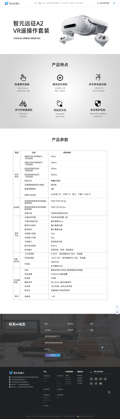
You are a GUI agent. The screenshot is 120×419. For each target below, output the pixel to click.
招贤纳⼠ (72, 3)
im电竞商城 (49, 3)
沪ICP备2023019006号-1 (69, 416)
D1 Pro (59, 386)
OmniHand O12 (47, 400)
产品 (39, 3)
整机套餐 (67, 377)
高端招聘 (79, 375)
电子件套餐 (68, 381)
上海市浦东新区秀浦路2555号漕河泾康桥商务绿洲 (24, 377)
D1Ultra (59, 383)
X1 (57, 378)
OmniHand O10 (47, 397)
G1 (44, 391)
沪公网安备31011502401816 (86, 416)
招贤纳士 (80, 371)
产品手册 (45, 406)
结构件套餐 (68, 379)
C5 (57, 391)
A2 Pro (45, 381)
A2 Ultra (45, 378)
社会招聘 (79, 378)
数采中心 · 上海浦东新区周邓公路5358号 (22, 387)
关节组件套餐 (68, 383)
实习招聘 (79, 383)
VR (44, 402)
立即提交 (53, 355)
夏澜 (58, 397)
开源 (43, 3)
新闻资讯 (57, 3)
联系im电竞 (79, 3)
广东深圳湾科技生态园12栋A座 (19, 382)
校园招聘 (79, 380)
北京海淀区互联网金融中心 (18, 379)
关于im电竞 (64, 3)
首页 (35, 3)
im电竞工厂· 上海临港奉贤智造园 (20, 384)
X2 (57, 381)
